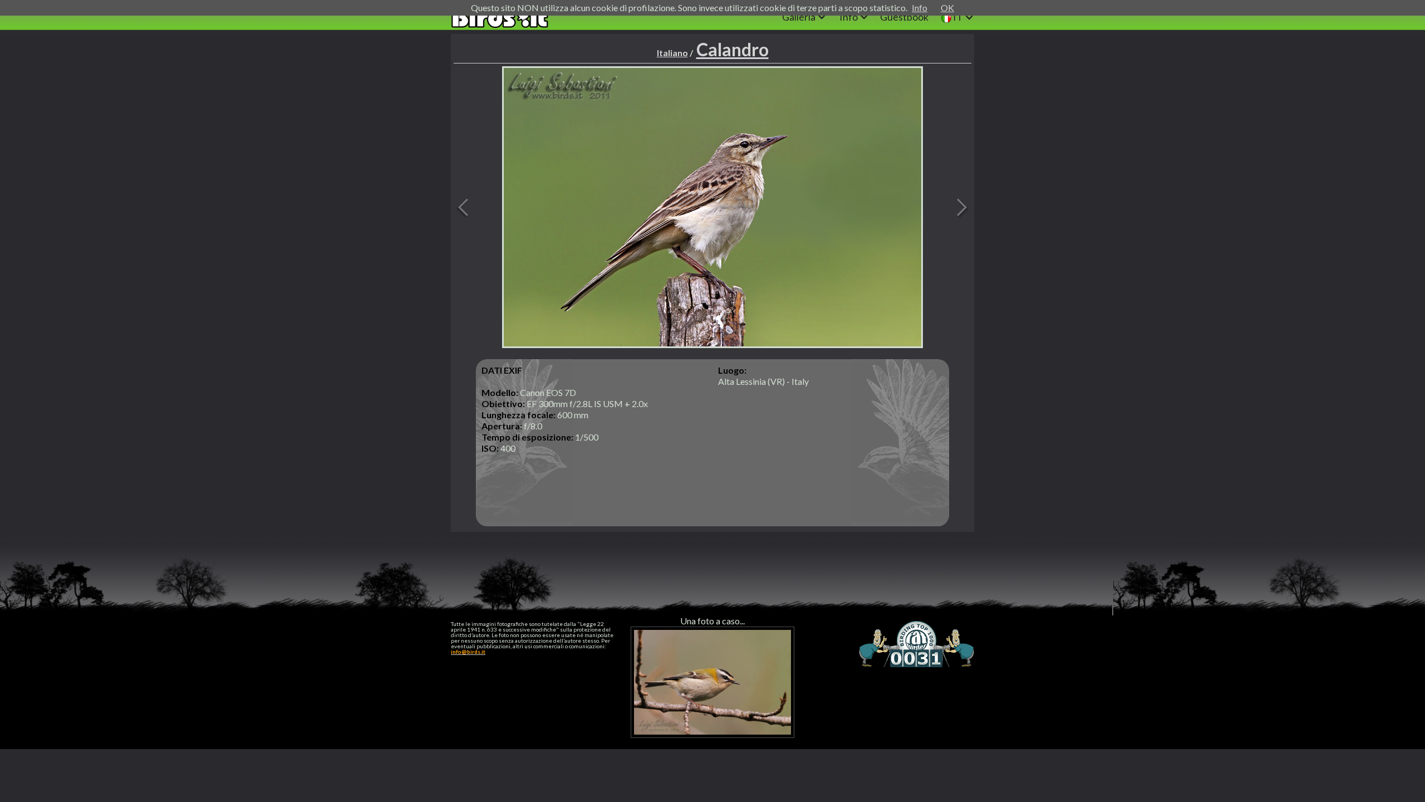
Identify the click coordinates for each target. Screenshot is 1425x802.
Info (919, 7)
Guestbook (904, 17)
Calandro (732, 49)
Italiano (672, 52)
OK (947, 7)
